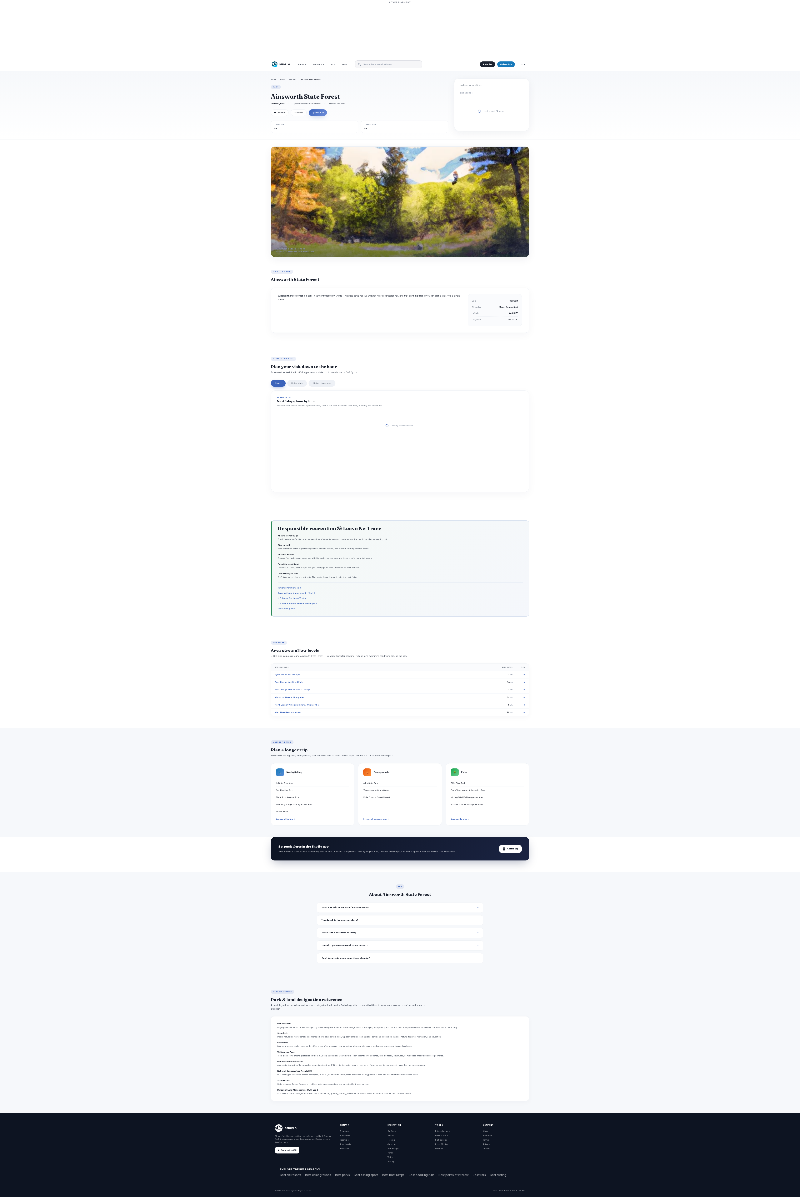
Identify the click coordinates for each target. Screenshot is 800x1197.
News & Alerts (441, 1135)
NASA (518, 1191)
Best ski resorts (290, 1175)
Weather (439, 1148)
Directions (299, 113)
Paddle (391, 1135)
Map (332, 64)
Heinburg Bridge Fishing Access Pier (294, 804)
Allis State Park (370, 783)
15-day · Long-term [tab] (322, 383)
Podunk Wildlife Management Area (467, 804)
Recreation (318, 64)
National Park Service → (289, 588)
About (486, 1131)
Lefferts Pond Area (284, 783)
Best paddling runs (421, 1175)
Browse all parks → (460, 819)
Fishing (391, 1140)
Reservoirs (344, 1140)
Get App (488, 64)
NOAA (506, 1191)
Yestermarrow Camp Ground (376, 790)
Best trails (479, 1175)
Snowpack (344, 1131)
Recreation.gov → (286, 608)
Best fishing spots (366, 1175)
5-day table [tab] (297, 383)
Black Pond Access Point (287, 797)
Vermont (292, 80)
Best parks (342, 1175)
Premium (487, 1135)
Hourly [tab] (278, 383)
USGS (500, 1191)
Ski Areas (392, 1131)
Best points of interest (454, 1175)
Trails (390, 1157)
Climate (302, 64)
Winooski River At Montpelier (289, 697)
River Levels (345, 1144)
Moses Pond (282, 811)
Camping (392, 1144)
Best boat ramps (393, 1175)
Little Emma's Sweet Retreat (376, 797)
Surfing (391, 1161)
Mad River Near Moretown (288, 712)
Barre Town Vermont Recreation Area (468, 790)
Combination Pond (284, 790)
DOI (523, 1191)
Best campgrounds (318, 1175)
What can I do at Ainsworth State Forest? (345, 907)
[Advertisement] (400, 31)
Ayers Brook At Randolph (287, 674)
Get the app (510, 848)
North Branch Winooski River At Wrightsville (297, 705)
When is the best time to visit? (338, 932)
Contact (486, 1148)
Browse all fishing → (285, 819)
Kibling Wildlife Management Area (467, 797)
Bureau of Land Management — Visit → (296, 593)
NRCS (512, 1191)
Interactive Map (442, 1131)
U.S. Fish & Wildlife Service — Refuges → (298, 603)
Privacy (486, 1144)
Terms (486, 1140)
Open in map (318, 113)
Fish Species (441, 1140)
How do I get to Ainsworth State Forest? (344, 945)
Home (273, 80)
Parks (282, 80)
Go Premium (506, 64)
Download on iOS (288, 1150)
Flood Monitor (441, 1144)
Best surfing (498, 1175)
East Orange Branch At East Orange (292, 689)
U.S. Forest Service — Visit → (292, 598)
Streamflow (345, 1135)
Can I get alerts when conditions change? (345, 958)
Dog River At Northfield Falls (289, 682)
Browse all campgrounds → (376, 819)
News (344, 64)
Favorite (279, 112)
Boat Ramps (393, 1148)
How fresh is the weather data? (339, 920)
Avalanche (344, 1148)
